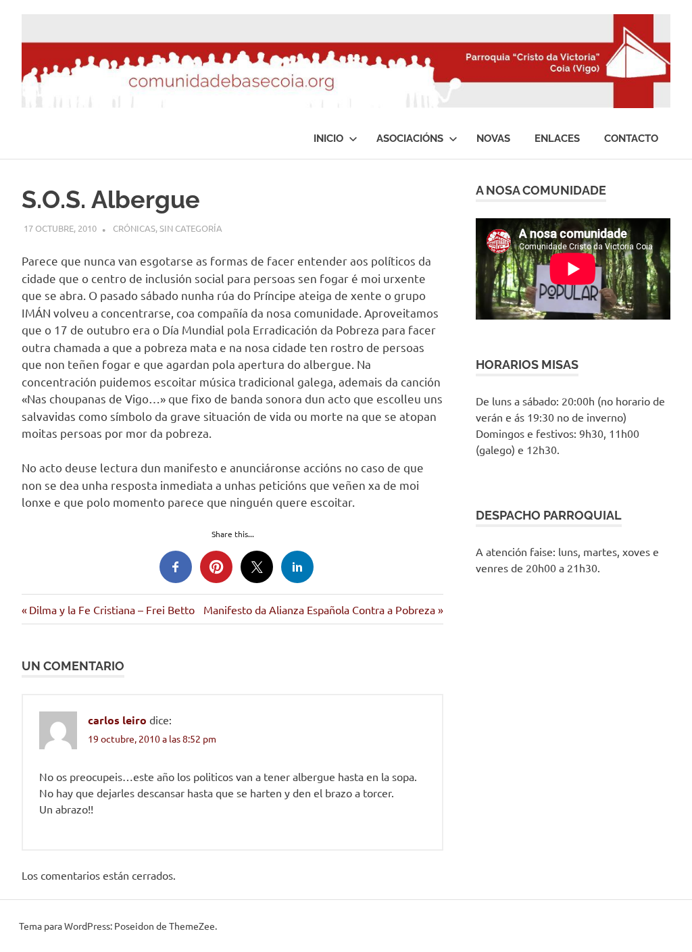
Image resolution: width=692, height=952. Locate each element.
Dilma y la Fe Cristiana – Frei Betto (111, 609)
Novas (493, 138)
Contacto (631, 138)
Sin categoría (190, 228)
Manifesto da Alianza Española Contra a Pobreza (319, 609)
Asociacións (409, 138)
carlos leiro (117, 720)
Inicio (328, 138)
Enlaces (557, 138)
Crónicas (134, 228)
